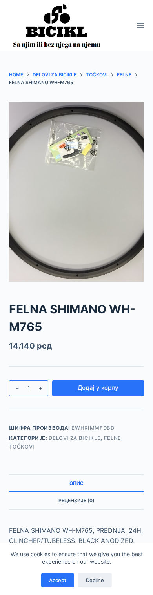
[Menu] (140, 25)
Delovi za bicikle (74, 438)
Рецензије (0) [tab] (76, 500)
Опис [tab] (76, 483)
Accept (57, 580)
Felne (112, 438)
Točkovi (22, 446)
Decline (95, 580)
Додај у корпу (98, 387)
